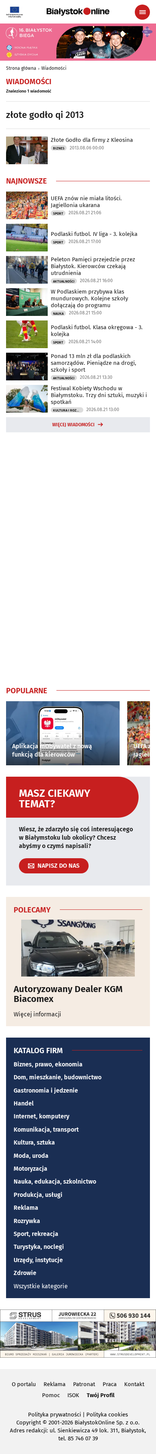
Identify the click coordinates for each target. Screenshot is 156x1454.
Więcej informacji (37, 1014)
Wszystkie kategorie (41, 1286)
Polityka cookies (107, 1414)
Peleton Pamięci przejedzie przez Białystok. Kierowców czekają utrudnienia (93, 266)
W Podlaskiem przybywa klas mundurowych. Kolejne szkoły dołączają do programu (89, 298)
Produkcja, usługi (38, 1194)
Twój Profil (100, 1395)
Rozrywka (27, 1221)
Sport (58, 213)
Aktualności (64, 281)
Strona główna (21, 68)
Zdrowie (25, 1273)
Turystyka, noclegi (39, 1246)
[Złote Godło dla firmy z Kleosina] (27, 150)
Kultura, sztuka (34, 1142)
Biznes (58, 148)
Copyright (28, 1422)
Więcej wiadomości (73, 424)
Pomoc (51, 1395)
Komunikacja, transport (46, 1129)
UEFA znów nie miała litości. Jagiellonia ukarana (86, 202)
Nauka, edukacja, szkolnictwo (55, 1181)
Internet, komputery (41, 1116)
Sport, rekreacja (36, 1233)
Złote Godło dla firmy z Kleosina (92, 140)
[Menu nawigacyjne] (142, 12)
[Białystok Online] (78, 12)
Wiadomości (53, 68)
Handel (24, 1103)
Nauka (58, 314)
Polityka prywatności (54, 1414)
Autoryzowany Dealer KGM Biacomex (68, 994)
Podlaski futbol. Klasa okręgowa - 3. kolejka (97, 331)
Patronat (84, 1384)
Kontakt (134, 1384)
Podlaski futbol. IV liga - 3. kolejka (94, 234)
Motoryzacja (30, 1168)
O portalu (24, 1384)
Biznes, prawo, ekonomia (48, 1064)
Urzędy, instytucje (38, 1260)
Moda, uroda (31, 1155)
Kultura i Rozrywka (68, 410)
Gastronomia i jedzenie (46, 1090)
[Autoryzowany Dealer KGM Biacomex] (78, 948)
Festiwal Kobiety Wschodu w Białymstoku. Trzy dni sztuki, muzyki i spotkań (99, 395)
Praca (110, 1384)
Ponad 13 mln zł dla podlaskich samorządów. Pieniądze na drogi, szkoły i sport (93, 363)
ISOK (73, 1395)
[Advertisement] (78, 557)
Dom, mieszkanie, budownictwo (57, 1077)
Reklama (26, 1207)
